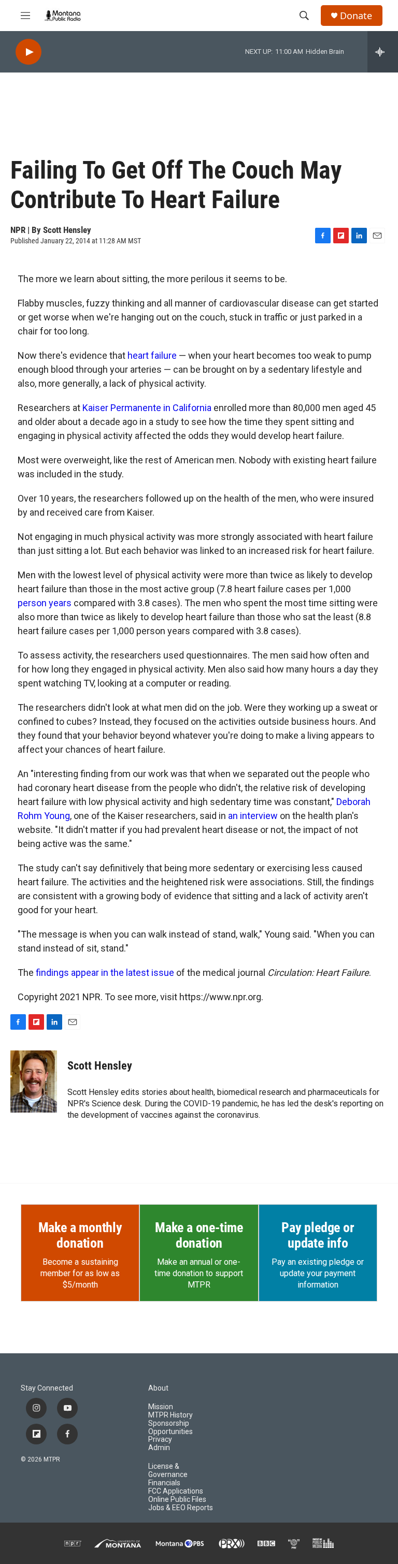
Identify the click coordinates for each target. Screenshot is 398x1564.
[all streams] (382, 51)
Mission (160, 1407)
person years (45, 602)
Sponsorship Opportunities (170, 1428)
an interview (253, 815)
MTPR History (170, 1415)
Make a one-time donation (199, 1235)
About (158, 1388)
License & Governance (168, 1471)
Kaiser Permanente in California (146, 407)
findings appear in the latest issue (105, 972)
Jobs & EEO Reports (180, 1508)
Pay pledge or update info (317, 1235)
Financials (164, 1483)
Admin (159, 1448)
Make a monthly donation (80, 1235)
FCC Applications (175, 1491)
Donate (356, 15)
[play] (28, 52)
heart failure (152, 355)
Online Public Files (177, 1499)
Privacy (160, 1439)
